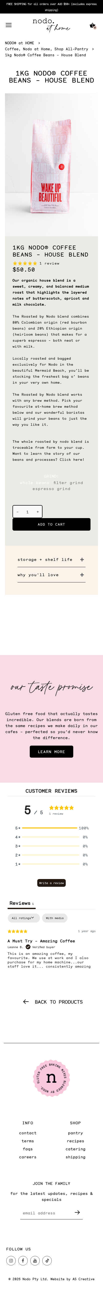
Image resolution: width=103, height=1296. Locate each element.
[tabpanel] (52, 945)
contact (27, 1132)
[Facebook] (23, 1260)
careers (27, 1156)
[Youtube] (35, 1260)
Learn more (51, 751)
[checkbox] (55, 918)
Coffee (11, 49)
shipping (76, 1156)
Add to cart (51, 524)
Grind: (51, 476)
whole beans (35, 482)
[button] (51, 828)
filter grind (68, 482)
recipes (75, 1140)
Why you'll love (38, 574)
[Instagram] (11, 1260)
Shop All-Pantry (71, 49)
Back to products (59, 1002)
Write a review (51, 883)
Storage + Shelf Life (45, 559)
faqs (28, 1148)
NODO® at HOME (19, 43)
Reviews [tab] (22, 903)
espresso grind (51, 488)
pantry (75, 1132)
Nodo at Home (36, 49)
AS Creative (83, 1279)
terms (28, 1140)
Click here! (72, 459)
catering (76, 1148)
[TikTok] (47, 1260)
